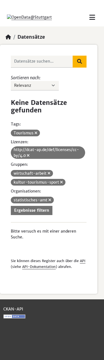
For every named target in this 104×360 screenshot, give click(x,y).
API (82, 261)
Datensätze (31, 37)
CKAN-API (13, 309)
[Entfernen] (36, 132)
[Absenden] (80, 61)
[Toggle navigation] (92, 17)
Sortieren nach (25, 77)
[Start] (8, 37)
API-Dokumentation (39, 267)
